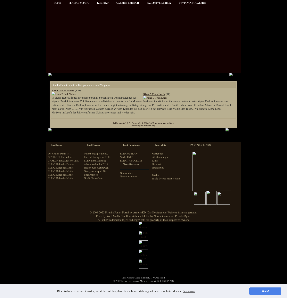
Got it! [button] (265, 291)
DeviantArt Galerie (192, 2)
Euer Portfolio (91, 174)
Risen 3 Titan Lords (154, 94)
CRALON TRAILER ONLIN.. (63, 160)
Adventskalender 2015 (96, 164)
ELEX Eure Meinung (95, 160)
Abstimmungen (160, 157)
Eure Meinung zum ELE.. (97, 157)
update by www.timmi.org (143, 125)
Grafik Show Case (93, 178)
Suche (155, 175)
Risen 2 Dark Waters (63, 90)
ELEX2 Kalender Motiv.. (61, 167)
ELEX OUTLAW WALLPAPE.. (129, 155)
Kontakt (156, 164)
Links (155, 160)
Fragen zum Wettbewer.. (96, 167)
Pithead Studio (79, 2)
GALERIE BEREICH (127, 2)
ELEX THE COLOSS (131, 160)
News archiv (126, 173)
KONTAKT (103, 2)
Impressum (158, 167)
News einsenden (128, 176)
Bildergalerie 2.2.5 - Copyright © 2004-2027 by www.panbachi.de (143, 123)
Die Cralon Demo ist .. (59, 153)
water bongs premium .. (96, 153)
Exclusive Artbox (159, 2)
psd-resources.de (171, 178)
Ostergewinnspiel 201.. (96, 171)
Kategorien (84, 85)
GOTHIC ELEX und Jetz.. (61, 157)
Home (57, 2)
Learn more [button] (189, 291)
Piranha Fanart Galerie (63, 85)
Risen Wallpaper (101, 85)
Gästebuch (157, 153)
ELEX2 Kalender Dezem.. (61, 164)
